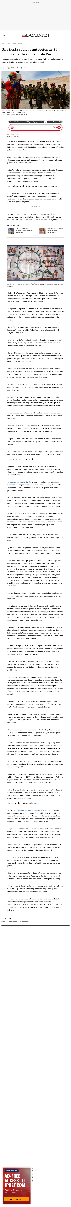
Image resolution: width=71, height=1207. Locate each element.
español (14, 43)
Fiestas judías (24, 921)
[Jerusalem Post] (35, 36)
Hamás (3, 921)
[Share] (3, 68)
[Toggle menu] (4, 35)
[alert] (17, 1186)
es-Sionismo (13, 921)
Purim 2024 (24, 193)
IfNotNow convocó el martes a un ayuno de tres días (36, 810)
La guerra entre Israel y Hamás (19, 482)
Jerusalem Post (5, 43)
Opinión (20, 43)
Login (65, 35)
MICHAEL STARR (14, 134)
